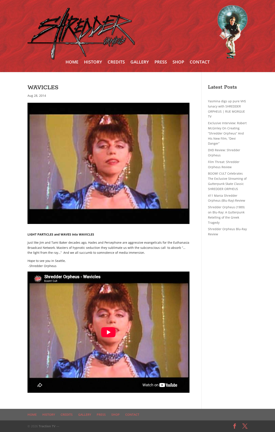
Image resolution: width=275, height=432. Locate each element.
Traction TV (47, 426)
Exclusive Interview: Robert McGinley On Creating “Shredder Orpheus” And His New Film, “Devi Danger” (227, 133)
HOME (72, 62)
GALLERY (139, 62)
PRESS (160, 62)
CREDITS (116, 62)
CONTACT (200, 62)
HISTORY (93, 62)
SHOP (178, 62)
